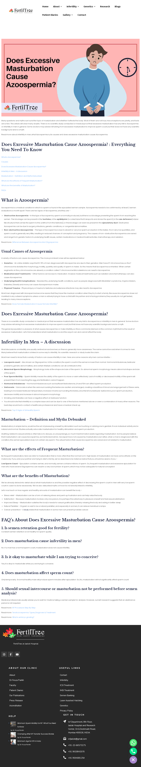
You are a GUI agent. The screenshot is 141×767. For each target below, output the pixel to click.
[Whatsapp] (133, 742)
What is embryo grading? (23, 617)
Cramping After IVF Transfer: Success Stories (35, 734)
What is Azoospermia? (11, 157)
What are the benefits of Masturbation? (18, 185)
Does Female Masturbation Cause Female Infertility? (35, 304)
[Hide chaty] (133, 760)
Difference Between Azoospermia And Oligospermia (35, 242)
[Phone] (133, 751)
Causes (4, 162)
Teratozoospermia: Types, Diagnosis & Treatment (33, 612)
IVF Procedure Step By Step (24, 608)
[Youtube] (17, 654)
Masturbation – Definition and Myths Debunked (21, 176)
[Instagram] (4, 654)
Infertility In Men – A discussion (14, 171)
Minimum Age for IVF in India (29, 741)
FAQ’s (3, 190)
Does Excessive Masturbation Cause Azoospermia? (23, 166)
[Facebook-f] (10, 654)
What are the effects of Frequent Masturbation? (21, 181)
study (26, 510)
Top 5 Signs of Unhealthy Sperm (26, 410)
